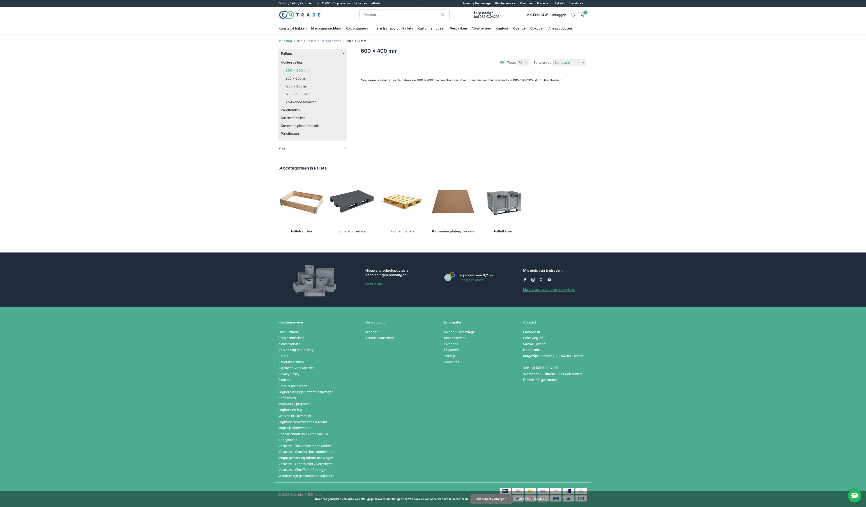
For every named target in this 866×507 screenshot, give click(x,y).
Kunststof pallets (293, 117)
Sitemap (284, 380)
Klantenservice (505, 3)
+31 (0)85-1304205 (544, 368)
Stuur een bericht (569, 374)
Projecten (543, 3)
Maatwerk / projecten (295, 404)
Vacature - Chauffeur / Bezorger (303, 470)
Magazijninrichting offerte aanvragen (306, 458)
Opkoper (537, 28)
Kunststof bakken (293, 28)
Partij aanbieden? (291, 338)
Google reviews (471, 280)
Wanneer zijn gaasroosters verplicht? (306, 476)
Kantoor (502, 28)
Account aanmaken (379, 338)
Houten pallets (331, 41)
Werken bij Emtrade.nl (295, 416)
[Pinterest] (541, 280)
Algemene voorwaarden (297, 368)
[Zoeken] (443, 14)
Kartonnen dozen (431, 28)
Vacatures (576, 3)
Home (298, 41)
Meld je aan (374, 284)
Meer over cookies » (532, 499)
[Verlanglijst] (573, 14)
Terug (287, 41)
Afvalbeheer (481, 28)
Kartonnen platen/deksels (300, 125)
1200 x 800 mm (297, 86)
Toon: (511, 62)
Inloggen (371, 332)
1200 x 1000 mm (297, 94)
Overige (519, 28)
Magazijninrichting (326, 28)
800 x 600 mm (296, 78)
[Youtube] (549, 280)
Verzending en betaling (296, 350)
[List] (502, 63)
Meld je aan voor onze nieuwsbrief (549, 289)
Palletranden (290, 110)
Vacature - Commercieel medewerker (307, 452)
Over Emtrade (289, 332)
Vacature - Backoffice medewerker (305, 446)
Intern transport (385, 28)
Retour (283, 356)
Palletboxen (290, 133)
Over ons (526, 3)
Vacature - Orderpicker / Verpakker (305, 464)
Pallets (407, 28)
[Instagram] (533, 280)
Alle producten (560, 28)
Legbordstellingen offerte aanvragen (306, 392)
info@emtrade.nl (547, 380)
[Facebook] (525, 280)
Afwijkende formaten (301, 102)
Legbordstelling (290, 410)
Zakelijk (560, 3)
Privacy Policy (289, 374)
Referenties (287, 398)
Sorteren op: (543, 62)
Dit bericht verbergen (491, 499)
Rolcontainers (357, 28)
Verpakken (458, 28)
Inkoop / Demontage (477, 3)
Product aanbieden (293, 386)
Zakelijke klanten (291, 362)
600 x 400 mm (297, 70)
